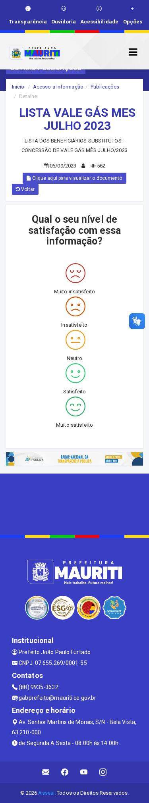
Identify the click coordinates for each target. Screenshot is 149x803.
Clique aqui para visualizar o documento (76, 178)
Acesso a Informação (58, 87)
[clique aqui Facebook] (65, 772)
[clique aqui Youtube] (84, 772)
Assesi (46, 793)
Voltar (27, 189)
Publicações (105, 87)
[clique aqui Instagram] (103, 772)
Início (18, 87)
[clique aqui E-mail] (46, 772)
